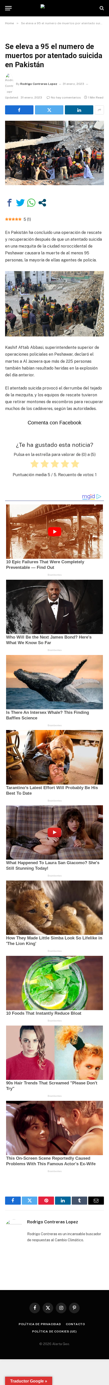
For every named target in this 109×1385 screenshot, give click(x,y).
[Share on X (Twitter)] (49, 109)
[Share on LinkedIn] (79, 109)
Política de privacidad (40, 1324)
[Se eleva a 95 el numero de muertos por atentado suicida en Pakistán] (54, 153)
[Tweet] (20, 202)
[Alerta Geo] (54, 8)
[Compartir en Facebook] (9, 202)
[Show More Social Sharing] (99, 109)
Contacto (75, 1324)
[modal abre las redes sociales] (42, 202)
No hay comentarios (66, 97)
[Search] (101, 8)
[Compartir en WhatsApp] (31, 202)
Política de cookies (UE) (54, 1331)
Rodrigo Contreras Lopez (38, 84)
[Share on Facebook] (19, 109)
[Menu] (8, 8)
